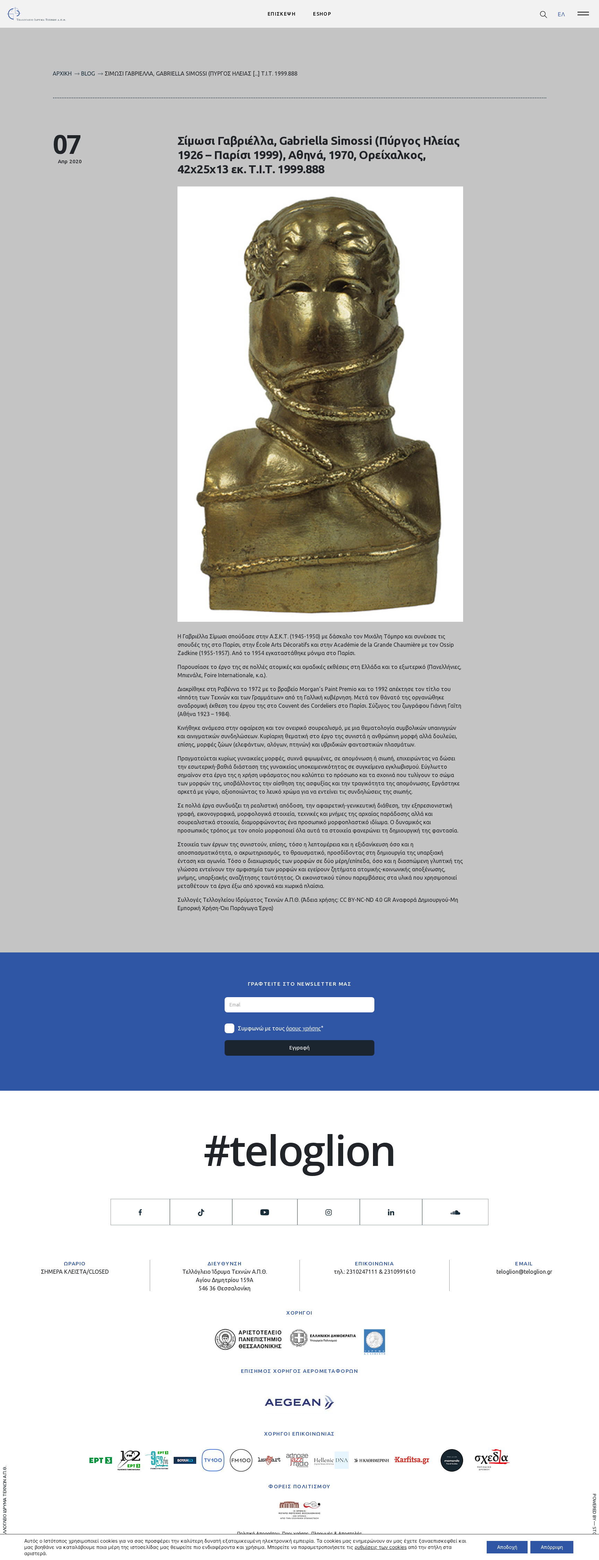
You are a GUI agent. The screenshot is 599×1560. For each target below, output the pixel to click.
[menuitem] (561, 14)
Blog (88, 73)
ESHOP (322, 14)
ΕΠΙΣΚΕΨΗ (282, 14)
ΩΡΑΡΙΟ (75, 1263)
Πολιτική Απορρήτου (258, 1533)
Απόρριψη (552, 1547)
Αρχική (62, 73)
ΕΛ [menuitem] (561, 13)
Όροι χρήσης (295, 1533)
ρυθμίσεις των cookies (381, 1547)
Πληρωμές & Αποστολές (336, 1533)
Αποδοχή (507, 1547)
